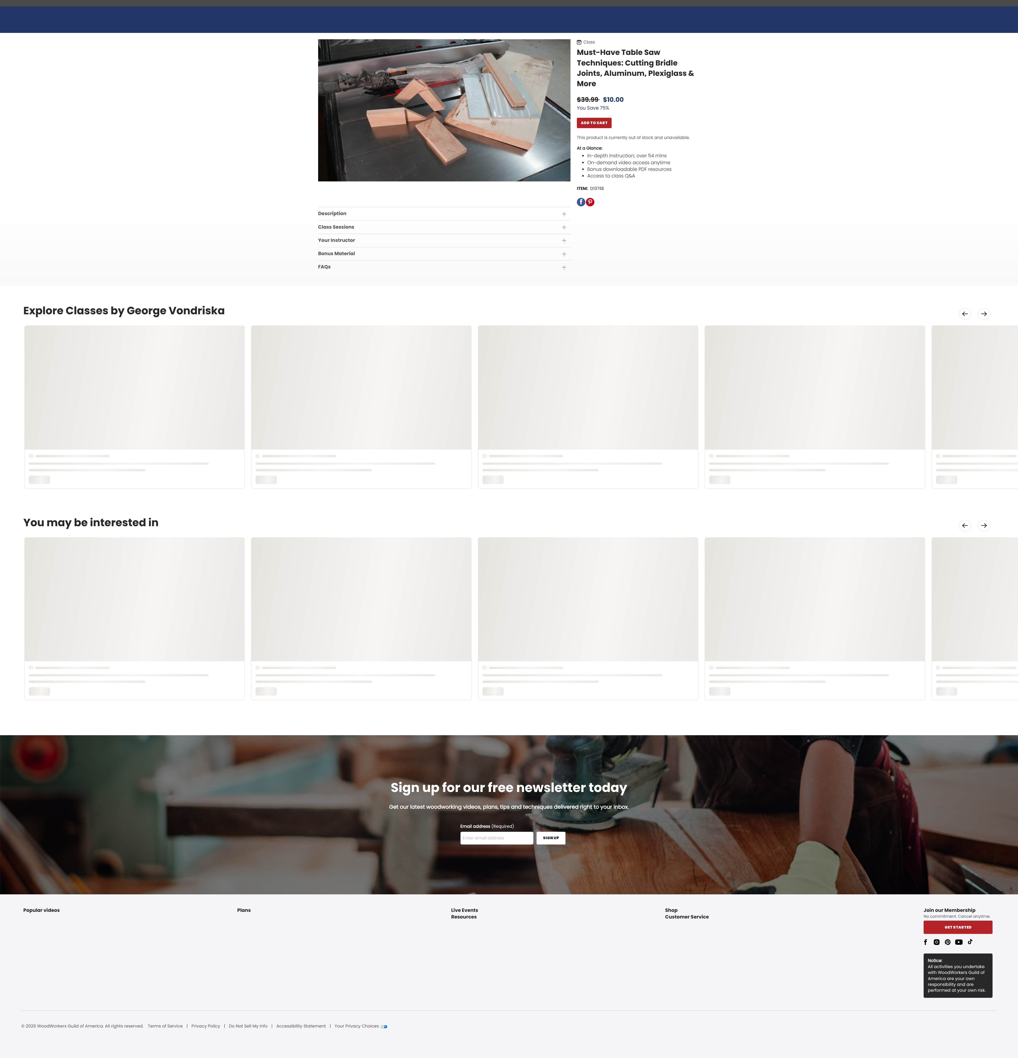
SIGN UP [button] (551, 838)
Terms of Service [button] (165, 1026)
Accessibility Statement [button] (301, 1026)
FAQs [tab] (324, 267)
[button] (581, 202)
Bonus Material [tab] (336, 253)
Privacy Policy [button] (205, 1026)
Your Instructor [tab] (336, 240)
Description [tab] (332, 213)
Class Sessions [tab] (336, 227)
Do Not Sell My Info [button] (248, 1026)
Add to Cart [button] (594, 122)
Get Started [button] (958, 927)
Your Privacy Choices (357, 1026)
